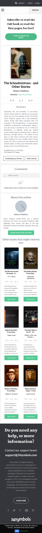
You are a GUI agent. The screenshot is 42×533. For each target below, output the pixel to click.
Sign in (35, 10)
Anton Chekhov (21, 90)
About (21, 3)
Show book (11, 299)
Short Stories (32, 158)
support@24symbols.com (21, 455)
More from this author (21, 233)
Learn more (24, 531)
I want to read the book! (21, 37)
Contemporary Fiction (13, 158)
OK (17, 531)
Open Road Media (25, 94)
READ (21, 62)
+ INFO (30, 3)
